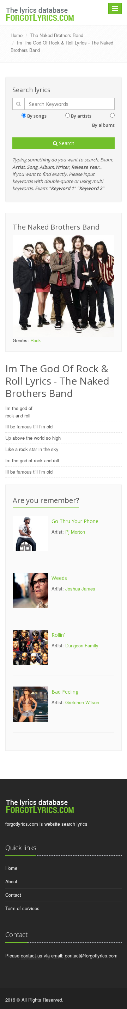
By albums (103, 125)
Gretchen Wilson (82, 702)
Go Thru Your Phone (75, 521)
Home (17, 35)
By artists (81, 116)
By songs (37, 116)
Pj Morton (75, 531)
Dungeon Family (81, 645)
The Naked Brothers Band (56, 35)
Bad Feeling (65, 691)
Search (66, 143)
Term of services (22, 908)
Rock (35, 340)
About (11, 881)
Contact (13, 894)
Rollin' (58, 634)
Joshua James (80, 588)
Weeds (59, 578)
